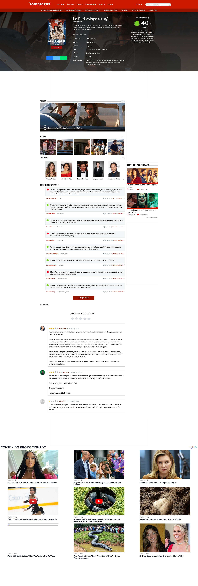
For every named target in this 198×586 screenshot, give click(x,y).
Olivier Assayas (91, 38)
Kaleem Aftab (50, 213)
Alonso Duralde (51, 265)
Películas (70, 4)
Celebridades (90, 4)
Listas (110, 4)
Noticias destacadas (73, 10)
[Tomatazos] (39, 4)
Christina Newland (52, 253)
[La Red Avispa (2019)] (48, 147)
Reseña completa (118, 198)
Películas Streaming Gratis (52, 10)
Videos (101, 4)
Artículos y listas (110, 10)
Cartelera (153, 10)
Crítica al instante (93, 10)
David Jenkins (50, 278)
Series (79, 4)
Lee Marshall (50, 240)
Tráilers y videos (139, 10)
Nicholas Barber (51, 198)
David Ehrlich (50, 227)
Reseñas (125, 10)
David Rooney (50, 292)
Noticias (60, 4)
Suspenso (89, 46)
